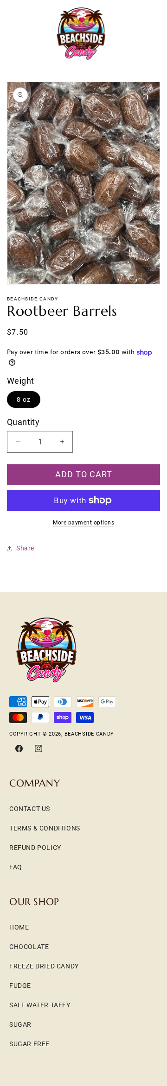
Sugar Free (29, 1044)
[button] (18, 33)
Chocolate (29, 946)
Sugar (20, 1024)
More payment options (83, 522)
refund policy (35, 847)
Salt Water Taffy (40, 1005)
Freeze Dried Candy (44, 966)
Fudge (20, 985)
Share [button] (25, 548)
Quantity (23, 422)
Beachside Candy (89, 734)
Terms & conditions (44, 828)
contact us (29, 808)
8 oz (24, 399)
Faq (15, 867)
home (19, 927)
